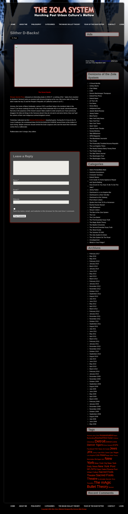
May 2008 (93, 424)
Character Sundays (96, 175)
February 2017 (95, 254)
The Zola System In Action (98, 235)
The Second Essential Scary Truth (101, 227)
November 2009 (95, 379)
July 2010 (93, 359)
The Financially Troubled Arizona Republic (104, 143)
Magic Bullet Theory (112, 455)
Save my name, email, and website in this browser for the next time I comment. (43, 211)
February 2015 (95, 261)
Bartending (91, 438)
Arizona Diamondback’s (37, 120)
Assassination (106, 435)
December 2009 (95, 376)
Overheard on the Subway (98, 197)
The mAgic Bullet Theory (99, 484)
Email (16, 190)
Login (121, 24)
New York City (100, 463)
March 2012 (94, 309)
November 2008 (95, 409)
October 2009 (94, 381)
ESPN (115, 445)
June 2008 (93, 421)
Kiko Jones (105, 453)
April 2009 (93, 396)
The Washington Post (97, 156)
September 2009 (95, 384)
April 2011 (93, 336)
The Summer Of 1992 (97, 232)
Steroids (108, 479)
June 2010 (93, 361)
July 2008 (93, 419)
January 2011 (94, 344)
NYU (93, 469)
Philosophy (36, 24)
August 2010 (94, 356)
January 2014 (94, 269)
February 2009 (95, 401)
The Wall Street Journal (97, 153)
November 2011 (95, 319)
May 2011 (93, 334)
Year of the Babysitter (94, 24)
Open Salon (94, 126)
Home (13, 24)
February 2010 (95, 371)
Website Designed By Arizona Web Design (73, 509)
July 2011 (93, 329)
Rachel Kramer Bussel (97, 205)
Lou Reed (101, 455)
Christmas (90, 442)
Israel (107, 449)
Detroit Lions (111, 442)
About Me (23, 24)
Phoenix (110, 469)
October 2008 (94, 411)
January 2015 (94, 264)
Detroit (100, 441)
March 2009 (94, 399)
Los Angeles (91, 455)
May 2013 (93, 274)
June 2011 (93, 331)
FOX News (98, 449)
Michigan (98, 459)
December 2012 (95, 286)
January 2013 (94, 284)
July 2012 (93, 299)
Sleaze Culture (95, 210)
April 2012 (93, 306)
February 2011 (94, 341)
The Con (92, 215)
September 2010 (95, 354)
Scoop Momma (95, 131)
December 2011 (95, 316)
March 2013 (94, 279)
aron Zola (96, 435)
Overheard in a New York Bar (99, 195)
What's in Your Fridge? (97, 242)
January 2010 (94, 374)
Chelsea (115, 438)
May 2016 (93, 256)
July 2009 (93, 389)
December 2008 (95, 406)
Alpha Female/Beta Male (98, 170)
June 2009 (93, 391)
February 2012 (95, 311)
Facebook (90, 449)
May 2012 (93, 304)
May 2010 (93, 364)
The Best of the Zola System (99, 212)
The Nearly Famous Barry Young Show (103, 148)
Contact (111, 24)
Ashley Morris (94, 86)
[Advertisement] (93, 46)
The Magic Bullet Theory (69, 24)
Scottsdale (101, 479)
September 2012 (95, 294)
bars (115, 435)
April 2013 (93, 276)
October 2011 (94, 321)
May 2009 (93, 394)
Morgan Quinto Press (17, 97)
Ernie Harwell (108, 445)
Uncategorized (95, 240)
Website (16, 199)
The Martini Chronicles (97, 225)
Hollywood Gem (95, 108)
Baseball (99, 438)
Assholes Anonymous (97, 172)
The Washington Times (97, 158)
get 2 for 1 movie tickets (103, 61)
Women (111, 487)
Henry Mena (94, 106)
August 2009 (94, 386)
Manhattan (90, 459)
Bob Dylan (108, 438)
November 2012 (95, 289)
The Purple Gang (95, 151)
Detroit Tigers (95, 444)
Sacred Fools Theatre (97, 128)
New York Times (95, 123)
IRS (104, 449)
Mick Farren (94, 116)
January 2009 (94, 404)
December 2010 (95, 346)
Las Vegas (114, 453)
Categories (50, 24)
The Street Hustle (95, 230)
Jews (113, 448)
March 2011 (94, 339)
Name (16, 180)
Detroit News (94, 98)
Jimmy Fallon (94, 113)
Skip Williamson (95, 133)
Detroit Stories (94, 177)
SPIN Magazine (95, 136)
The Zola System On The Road (100, 237)
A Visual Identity (95, 83)
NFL (89, 469)
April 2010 (93, 366)
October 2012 (94, 291)
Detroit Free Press (96, 96)
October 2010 (94, 351)
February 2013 (95, 281)
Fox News (93, 103)
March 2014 (94, 266)
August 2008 (94, 416)
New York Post (94, 121)
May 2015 (93, 259)
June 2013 (93, 271)
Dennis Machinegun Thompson (100, 93)
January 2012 (94, 314)
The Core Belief (95, 217)
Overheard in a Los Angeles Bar (100, 192)
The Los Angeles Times (97, 146)
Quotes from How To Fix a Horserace (102, 202)
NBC (103, 459)
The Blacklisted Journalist (98, 138)
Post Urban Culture (96, 200)
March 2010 (94, 369)
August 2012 (94, 296)
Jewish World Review (97, 111)
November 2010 (95, 349)
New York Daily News (97, 118)
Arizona (89, 435)
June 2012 (93, 301)
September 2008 (95, 414)
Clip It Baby (93, 88)
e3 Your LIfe (94, 101)
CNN (91, 91)
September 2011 (95, 324)
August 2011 (94, 326)
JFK (90, 452)
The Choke (93, 141)
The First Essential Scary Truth (100, 220)
